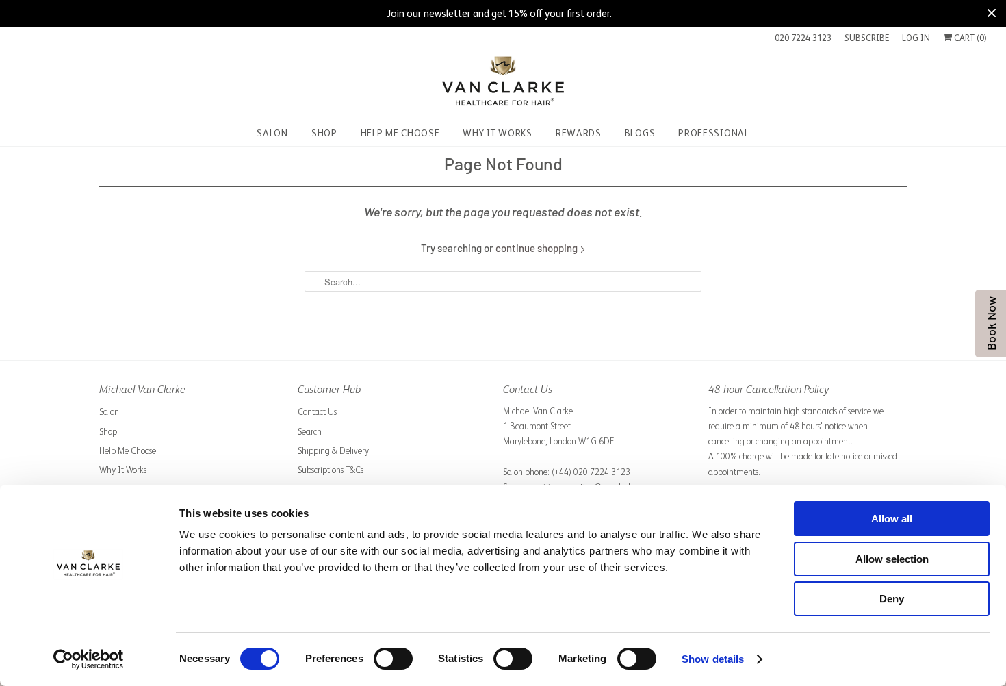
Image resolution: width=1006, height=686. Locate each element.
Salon (109, 412)
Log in (916, 38)
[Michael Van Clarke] (503, 83)
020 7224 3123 (803, 38)
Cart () (969, 38)
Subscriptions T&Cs (330, 470)
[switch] (393, 659)
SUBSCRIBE (866, 38)
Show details (713, 659)
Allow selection (892, 559)
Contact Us (317, 412)
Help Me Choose (127, 451)
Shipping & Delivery (333, 451)
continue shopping (537, 248)
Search (310, 432)
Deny (891, 599)
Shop (108, 432)
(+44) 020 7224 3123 (591, 472)
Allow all (891, 518)
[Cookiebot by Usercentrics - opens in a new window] (89, 659)
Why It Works (122, 470)
